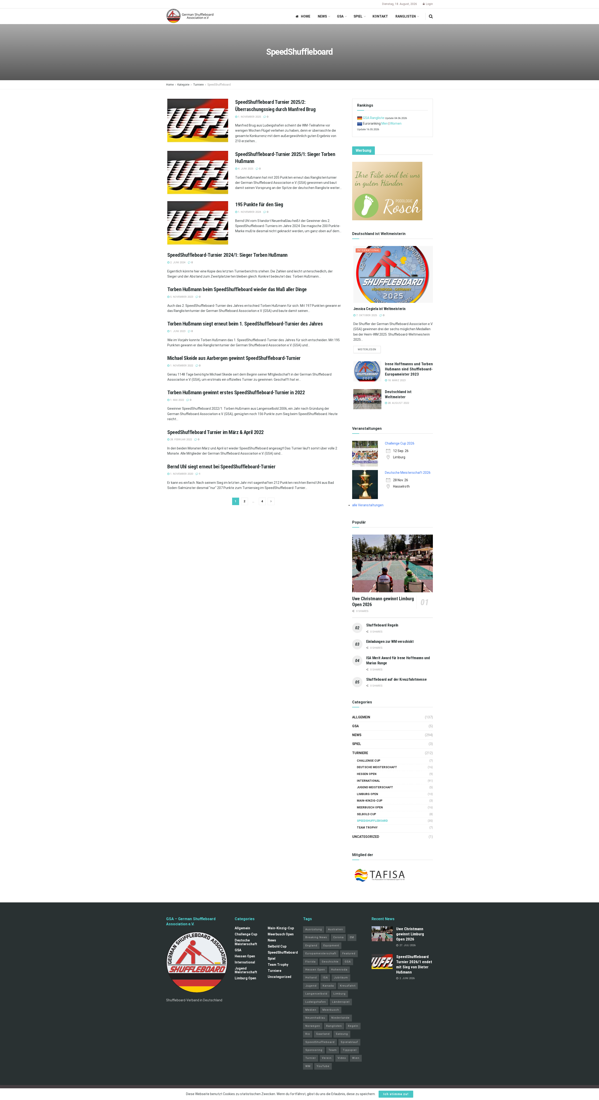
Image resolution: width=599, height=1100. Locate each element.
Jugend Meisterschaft (375, 787)
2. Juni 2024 (177, 262)
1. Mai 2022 (176, 400)
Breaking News (316, 937)
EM (352, 937)
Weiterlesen (369, 349)
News (322, 16)
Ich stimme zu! (396, 1094)
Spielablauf (349, 1042)
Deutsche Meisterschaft (377, 767)
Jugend (311, 985)
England (311, 945)
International (368, 250)
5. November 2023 (181, 296)
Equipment (331, 945)
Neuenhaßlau (315, 1017)
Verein (327, 1058)
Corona (338, 937)
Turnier (310, 1058)
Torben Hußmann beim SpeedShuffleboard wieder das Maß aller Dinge (237, 289)
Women (396, 123)
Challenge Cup (368, 760)
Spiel (358, 16)
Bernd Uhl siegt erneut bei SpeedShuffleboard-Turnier (221, 467)
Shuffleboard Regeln (382, 625)
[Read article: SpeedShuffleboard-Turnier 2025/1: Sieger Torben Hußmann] (197, 172)
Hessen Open (366, 774)
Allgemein (361, 717)
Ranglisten (405, 16)
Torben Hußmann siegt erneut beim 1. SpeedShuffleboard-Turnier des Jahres (245, 324)
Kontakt (380, 16)
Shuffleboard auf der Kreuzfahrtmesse (396, 679)
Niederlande (340, 1017)
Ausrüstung (313, 929)
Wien (355, 1058)
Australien (335, 929)
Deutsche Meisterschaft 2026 (408, 472)
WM (307, 1066)
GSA (340, 16)
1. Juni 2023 (177, 331)
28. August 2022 (398, 403)
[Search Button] (431, 16)
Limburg (339, 993)
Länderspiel (341, 1001)
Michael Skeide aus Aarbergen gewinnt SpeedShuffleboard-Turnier (234, 358)
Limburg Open (367, 794)
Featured (348, 953)
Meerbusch (330, 1009)
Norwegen (312, 1026)
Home (305, 16)
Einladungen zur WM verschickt (390, 641)
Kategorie (183, 84)
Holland (311, 977)
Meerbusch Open (370, 807)
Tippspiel (350, 1050)
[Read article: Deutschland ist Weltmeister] (367, 399)
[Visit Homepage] (190, 16)
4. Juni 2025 (245, 168)
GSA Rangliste (373, 118)
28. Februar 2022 (180, 439)
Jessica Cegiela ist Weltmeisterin (379, 309)
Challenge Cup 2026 (399, 443)
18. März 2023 (396, 380)
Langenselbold (316, 993)
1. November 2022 (181, 365)
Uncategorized (365, 837)
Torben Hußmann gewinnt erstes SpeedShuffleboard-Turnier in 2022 (236, 392)
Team (333, 1050)
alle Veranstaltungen (368, 505)
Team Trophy (367, 827)
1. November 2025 (249, 116)
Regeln (353, 1026)
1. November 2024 (249, 211)
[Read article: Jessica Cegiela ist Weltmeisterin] (393, 274)
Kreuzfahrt (347, 985)
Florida (310, 961)
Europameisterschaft (320, 953)
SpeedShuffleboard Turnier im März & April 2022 (215, 432)
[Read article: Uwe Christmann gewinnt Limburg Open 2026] (392, 563)
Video (342, 1058)
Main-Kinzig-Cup (369, 800)
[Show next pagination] (271, 501)
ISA (325, 977)
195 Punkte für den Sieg (259, 204)
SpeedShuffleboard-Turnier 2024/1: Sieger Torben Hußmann (227, 255)
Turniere (198, 84)
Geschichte (330, 961)
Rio (307, 1033)
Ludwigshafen (315, 1001)
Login (429, 4)
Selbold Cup (366, 814)
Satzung (342, 1033)
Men (384, 123)
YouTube (323, 1066)
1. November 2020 (181, 473)
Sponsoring (313, 1050)
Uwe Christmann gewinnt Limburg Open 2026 (410, 933)
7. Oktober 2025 (366, 315)
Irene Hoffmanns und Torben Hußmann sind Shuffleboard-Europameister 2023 (409, 369)
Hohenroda (339, 969)
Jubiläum (341, 977)
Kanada (328, 985)
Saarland (323, 1033)
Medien (310, 1009)
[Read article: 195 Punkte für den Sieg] (197, 223)
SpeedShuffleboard (219, 84)
